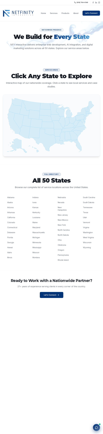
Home (43, 13)
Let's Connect (91, 13)
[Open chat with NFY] (96, 427)
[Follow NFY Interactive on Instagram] (99, 2)
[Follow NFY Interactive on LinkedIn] (96, 2)
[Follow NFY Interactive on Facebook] (93, 2)
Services (54, 13)
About (76, 13)
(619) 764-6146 (82, 2)
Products (65, 13)
